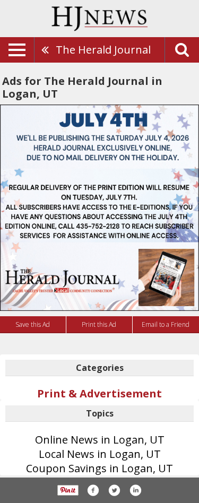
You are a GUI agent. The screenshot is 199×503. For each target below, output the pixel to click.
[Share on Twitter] (114, 490)
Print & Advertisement (99, 393)
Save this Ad (32, 324)
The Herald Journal (103, 49)
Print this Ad (99, 324)
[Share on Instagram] (135, 490)
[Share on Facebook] (93, 490)
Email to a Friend (165, 324)
